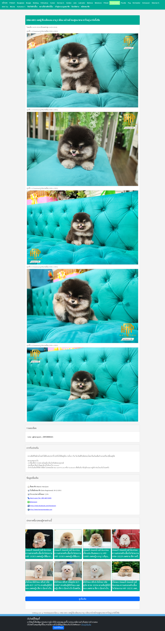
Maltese (90, 3)
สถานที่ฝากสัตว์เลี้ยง (46, 7)
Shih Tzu (5, 7)
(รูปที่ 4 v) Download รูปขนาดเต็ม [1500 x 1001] (42, 267)
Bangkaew (20, 3)
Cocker (52, 3)
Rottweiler (136, 3)
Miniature (98, 3)
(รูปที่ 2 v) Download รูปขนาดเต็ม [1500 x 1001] (42, 110)
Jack (74, 3)
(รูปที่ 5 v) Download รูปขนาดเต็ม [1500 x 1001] (42, 345)
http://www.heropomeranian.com (41, 509)
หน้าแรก (4, 3)
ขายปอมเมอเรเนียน (51, 613)
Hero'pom (45, 487)
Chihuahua (44, 3)
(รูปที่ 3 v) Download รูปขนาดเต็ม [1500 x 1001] (42, 188)
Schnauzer (146, 3)
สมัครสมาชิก (85, 7)
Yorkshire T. (21, 7)
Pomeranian (114, 3)
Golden (68, 3)
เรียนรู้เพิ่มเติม (86, 624)
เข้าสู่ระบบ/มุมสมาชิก (62, 7)
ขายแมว (12, 3)
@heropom (33, 502)
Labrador (81, 3)
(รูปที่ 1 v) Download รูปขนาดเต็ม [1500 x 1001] (42, 31)
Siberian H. (155, 3)
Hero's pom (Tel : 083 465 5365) (40, 498)
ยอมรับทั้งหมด (58, 628)
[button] (82, 599)
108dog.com (36, 613)
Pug (129, 3)
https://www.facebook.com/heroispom (43, 506)
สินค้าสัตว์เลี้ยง (32, 7)
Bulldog (36, 3)
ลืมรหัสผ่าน (75, 7)
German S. (60, 3)
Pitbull (106, 3)
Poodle (123, 3)
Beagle (28, 3)
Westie (12, 7)
